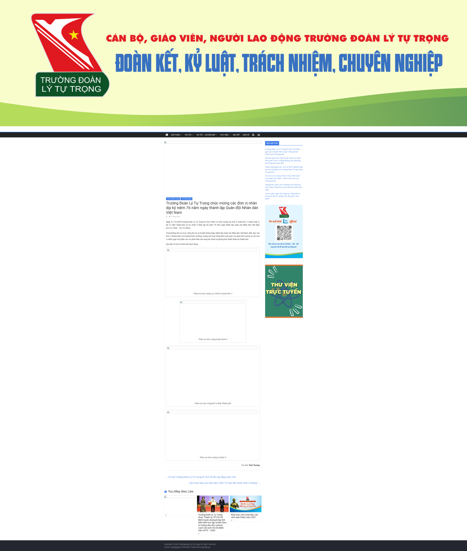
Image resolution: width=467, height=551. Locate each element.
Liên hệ (246, 135)
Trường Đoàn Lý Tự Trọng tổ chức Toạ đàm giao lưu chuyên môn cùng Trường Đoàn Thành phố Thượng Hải (282, 151)
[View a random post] (258, 134)
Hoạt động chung (173, 199)
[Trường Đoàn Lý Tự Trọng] (167, 134)
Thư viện (224, 135)
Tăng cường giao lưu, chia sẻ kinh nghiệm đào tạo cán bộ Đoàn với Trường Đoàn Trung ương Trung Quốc (284, 169)
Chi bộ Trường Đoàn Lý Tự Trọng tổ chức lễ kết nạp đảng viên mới (200, 476)
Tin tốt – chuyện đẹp (205, 135)
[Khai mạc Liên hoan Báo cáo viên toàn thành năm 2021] (245, 497)
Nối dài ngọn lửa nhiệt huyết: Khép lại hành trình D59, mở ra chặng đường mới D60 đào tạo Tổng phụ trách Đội (283, 160)
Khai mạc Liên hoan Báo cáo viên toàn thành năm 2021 (244, 516)
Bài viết (236, 135)
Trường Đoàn (175, 216)
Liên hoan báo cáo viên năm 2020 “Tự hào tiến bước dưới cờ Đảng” (224, 482)
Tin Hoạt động (186, 199)
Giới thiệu (175, 135)
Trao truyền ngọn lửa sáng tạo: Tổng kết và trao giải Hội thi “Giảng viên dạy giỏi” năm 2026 (282, 196)
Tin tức (188, 135)
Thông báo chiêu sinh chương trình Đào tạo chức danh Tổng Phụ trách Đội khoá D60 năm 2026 (283, 187)
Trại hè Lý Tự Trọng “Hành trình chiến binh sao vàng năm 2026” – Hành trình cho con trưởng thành (282, 178)
